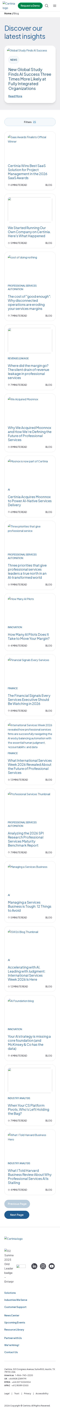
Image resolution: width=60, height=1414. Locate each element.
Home (8, 13)
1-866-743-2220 (24, 1375)
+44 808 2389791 (17, 1378)
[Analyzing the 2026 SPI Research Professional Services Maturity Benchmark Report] (30, 804)
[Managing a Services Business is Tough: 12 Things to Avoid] (30, 877)
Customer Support (15, 1306)
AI (9, 489)
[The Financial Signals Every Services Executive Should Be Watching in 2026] (30, 670)
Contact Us (11, 1352)
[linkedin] (34, 1266)
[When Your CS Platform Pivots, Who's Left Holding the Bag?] (30, 1080)
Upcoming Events (14, 1322)
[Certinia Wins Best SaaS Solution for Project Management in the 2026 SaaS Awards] (30, 147)
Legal (7, 1393)
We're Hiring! (11, 1345)
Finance (13, 688)
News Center (11, 1315)
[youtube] (52, 1266)
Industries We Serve (15, 1299)
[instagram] (43, 1266)
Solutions (10, 1292)
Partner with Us (13, 1337)
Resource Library (14, 1329)
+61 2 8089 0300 (20, 1385)
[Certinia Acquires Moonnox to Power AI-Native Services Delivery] (30, 471)
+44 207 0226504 (21, 1382)
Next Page (17, 1214)
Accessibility (42, 1393)
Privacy (27, 1393)
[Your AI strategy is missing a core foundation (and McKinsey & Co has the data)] (30, 1011)
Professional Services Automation (22, 287)
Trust (16, 1393)
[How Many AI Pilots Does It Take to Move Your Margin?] (30, 609)
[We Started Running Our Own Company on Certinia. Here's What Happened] (30, 209)
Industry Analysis (19, 1098)
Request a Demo (30, 5)
